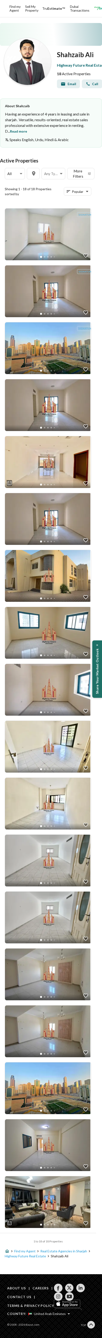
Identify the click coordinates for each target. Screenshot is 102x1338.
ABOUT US (16, 1288)
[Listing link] (47, 234)
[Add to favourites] (85, 255)
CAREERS (40, 1288)
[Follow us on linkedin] (80, 1288)
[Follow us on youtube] (69, 1296)
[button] (14, 173)
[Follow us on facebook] (58, 1288)
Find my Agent (15, 8)
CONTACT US (19, 1297)
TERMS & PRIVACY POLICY (30, 1306)
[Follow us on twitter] (69, 1288)
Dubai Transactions (79, 8)
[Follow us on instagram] (58, 1296)
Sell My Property (31, 8)
